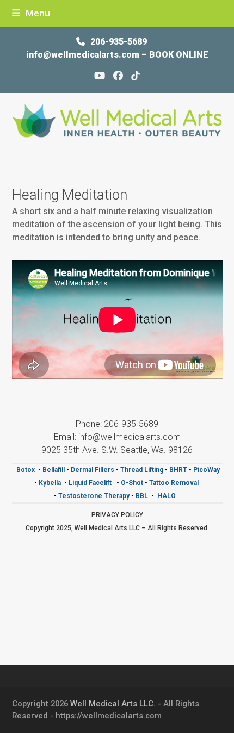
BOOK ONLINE (178, 54)
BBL (142, 496)
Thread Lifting (141, 470)
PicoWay (206, 470)
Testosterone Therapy (94, 496)
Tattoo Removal (174, 483)
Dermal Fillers (92, 470)
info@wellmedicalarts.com (83, 54)
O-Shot (132, 483)
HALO (167, 496)
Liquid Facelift (91, 483)
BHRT (178, 470)
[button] (31, 13)
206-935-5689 (118, 41)
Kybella (50, 483)
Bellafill (53, 470)
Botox (25, 470)
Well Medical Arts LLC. (113, 704)
